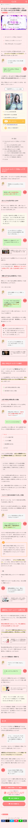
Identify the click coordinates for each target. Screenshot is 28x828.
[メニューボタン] (1, 1)
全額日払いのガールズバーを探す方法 (13, 155)
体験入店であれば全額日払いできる (15, 146)
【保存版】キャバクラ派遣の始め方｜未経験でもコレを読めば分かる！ (18, 641)
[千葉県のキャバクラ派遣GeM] (14, 1)
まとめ (6, 159)
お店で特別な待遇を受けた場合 (14, 151)
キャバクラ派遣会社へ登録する (14, 157)
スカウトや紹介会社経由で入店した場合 (16, 152)
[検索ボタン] (26, 1)
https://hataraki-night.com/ (12, 124)
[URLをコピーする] (25, 821)
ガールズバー (5, 12)
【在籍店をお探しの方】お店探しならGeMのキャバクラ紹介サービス (18, 600)
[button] (3, 821)
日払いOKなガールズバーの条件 (12, 149)
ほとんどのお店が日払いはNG (14, 145)
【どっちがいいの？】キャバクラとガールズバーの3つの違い (18, 689)
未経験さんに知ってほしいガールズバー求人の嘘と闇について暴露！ (18, 252)
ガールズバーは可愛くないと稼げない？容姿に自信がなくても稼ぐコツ (18, 353)
